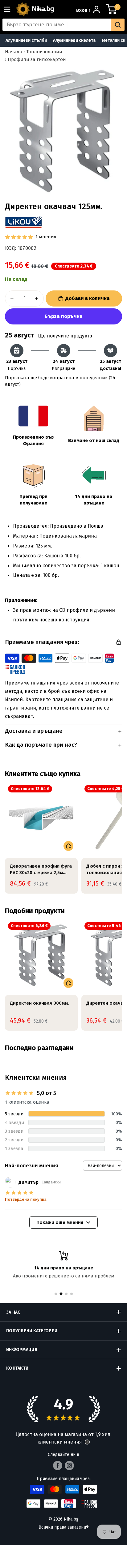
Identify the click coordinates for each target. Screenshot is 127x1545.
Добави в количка (87, 298)
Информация (21, 1349)
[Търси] (118, 25)
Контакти (17, 1368)
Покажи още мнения (59, 1222)
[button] (87, 1442)
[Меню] (9, 9)
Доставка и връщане (34, 730)
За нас (13, 1312)
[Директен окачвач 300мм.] (41, 955)
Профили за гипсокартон (37, 59)
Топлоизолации (44, 51)
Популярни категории (31, 1330)
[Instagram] (69, 1465)
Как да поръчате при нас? (41, 744)
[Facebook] (57, 1465)
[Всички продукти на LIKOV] (23, 222)
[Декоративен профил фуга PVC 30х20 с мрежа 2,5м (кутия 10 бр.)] (41, 818)
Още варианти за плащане (63, 316)
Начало (13, 51)
